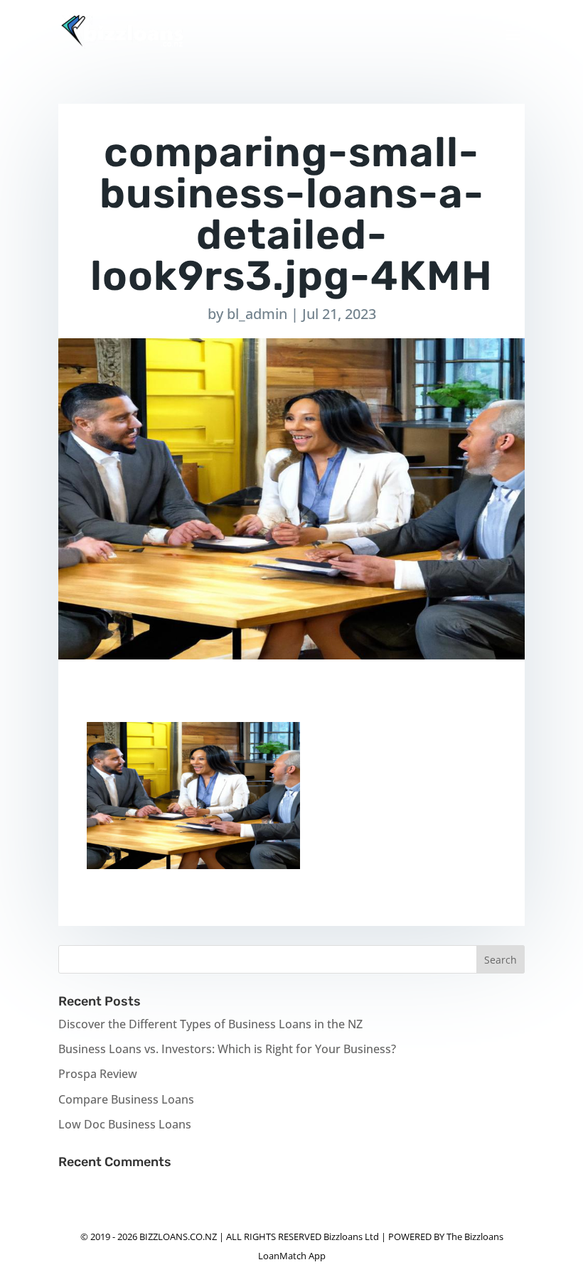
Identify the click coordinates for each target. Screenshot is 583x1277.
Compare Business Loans (126, 1099)
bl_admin (257, 313)
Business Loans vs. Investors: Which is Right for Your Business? (227, 1049)
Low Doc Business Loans (124, 1124)
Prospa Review (97, 1074)
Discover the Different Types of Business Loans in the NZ (210, 1024)
